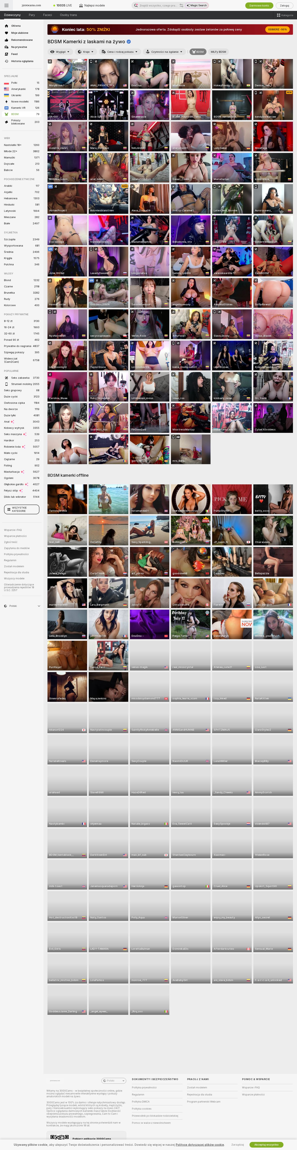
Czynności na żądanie (164, 51)
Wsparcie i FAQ (13, 530)
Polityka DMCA (141, 1101)
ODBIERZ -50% (277, 29)
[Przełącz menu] (6, 5)
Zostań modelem (14, 566)
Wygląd (60, 51)
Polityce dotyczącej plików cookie (200, 1144)
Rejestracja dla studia (16, 572)
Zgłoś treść (10, 542)
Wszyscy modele (14, 578)
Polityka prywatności (16, 554)
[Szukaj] (181, 5)
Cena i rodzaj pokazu (120, 51)
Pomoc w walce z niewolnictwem (151, 1123)
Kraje (86, 51)
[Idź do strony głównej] (31, 5)
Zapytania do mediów (17, 548)
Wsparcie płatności (15, 536)
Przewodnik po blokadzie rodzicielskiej (155, 1115)
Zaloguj (284, 5)
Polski (110, 1080)
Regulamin (10, 560)
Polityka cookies (142, 1108)
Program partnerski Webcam (203, 1101)
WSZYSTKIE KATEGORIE (19, 509)
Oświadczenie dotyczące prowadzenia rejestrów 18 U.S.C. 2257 (19, 587)
